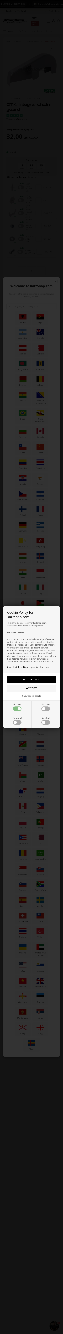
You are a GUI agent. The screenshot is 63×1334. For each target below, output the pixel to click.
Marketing (46, 704)
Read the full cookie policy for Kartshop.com (28, 667)
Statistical (46, 718)
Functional (17, 718)
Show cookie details (31, 695)
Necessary (17, 704)
